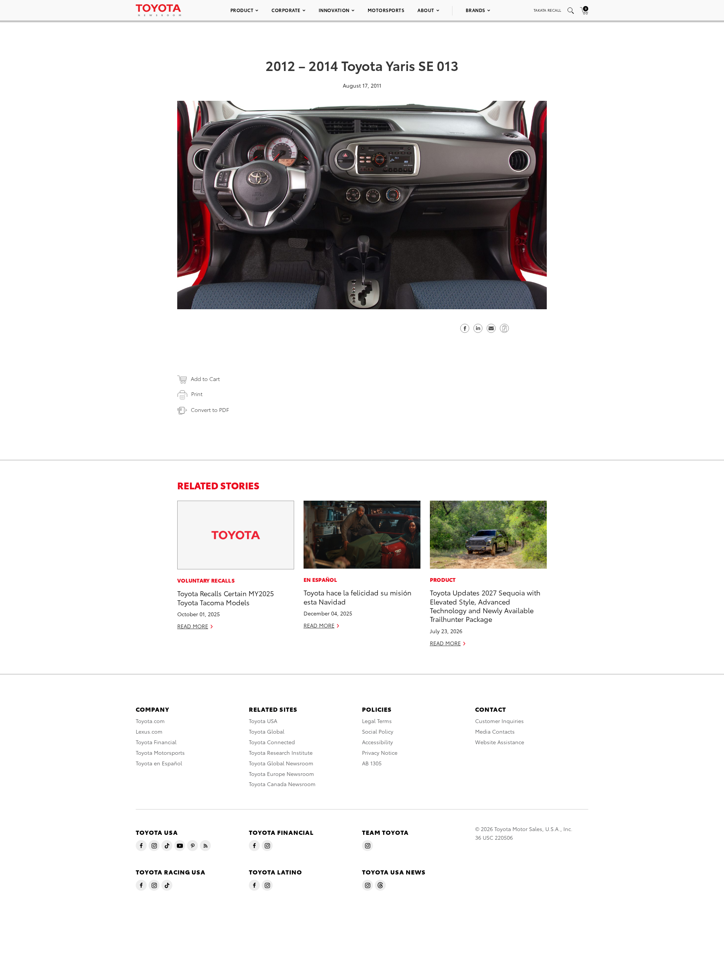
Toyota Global (266, 731)
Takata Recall (547, 10)
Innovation (334, 10)
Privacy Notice (379, 752)
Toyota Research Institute (281, 752)
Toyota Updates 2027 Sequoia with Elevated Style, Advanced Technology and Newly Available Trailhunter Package (485, 605)
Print (196, 394)
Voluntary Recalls (206, 580)
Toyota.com (150, 721)
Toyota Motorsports (160, 752)
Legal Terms (377, 721)
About (425, 10)
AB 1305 (372, 763)
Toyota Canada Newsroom (282, 784)
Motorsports (386, 10)
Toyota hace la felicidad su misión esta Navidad (357, 597)
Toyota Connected (272, 742)
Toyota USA (263, 721)
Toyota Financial (156, 742)
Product (242, 10)
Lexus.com (149, 731)
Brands (475, 10)
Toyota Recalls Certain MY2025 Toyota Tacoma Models (225, 597)
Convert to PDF (210, 409)
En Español (320, 579)
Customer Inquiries (499, 721)
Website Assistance (499, 742)
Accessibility (377, 742)
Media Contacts (495, 731)
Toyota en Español (159, 763)
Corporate (286, 10)
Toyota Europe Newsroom (281, 773)
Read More (192, 626)
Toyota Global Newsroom (281, 763)
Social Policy (377, 731)
